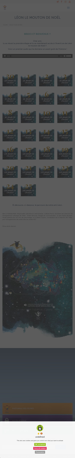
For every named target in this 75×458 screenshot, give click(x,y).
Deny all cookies (40, 448)
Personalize (40, 452)
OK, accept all (40, 444)
